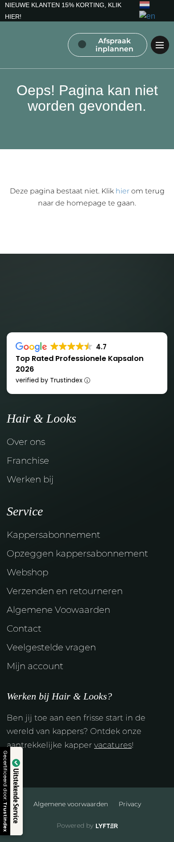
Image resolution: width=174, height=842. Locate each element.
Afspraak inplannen (114, 45)
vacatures (113, 745)
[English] (147, 16)
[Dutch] (145, 4)
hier (122, 191)
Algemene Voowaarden (58, 609)
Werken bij (30, 479)
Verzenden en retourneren (65, 591)
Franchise (28, 460)
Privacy (130, 804)
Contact (24, 628)
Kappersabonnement (53, 534)
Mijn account (35, 666)
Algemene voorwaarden (70, 804)
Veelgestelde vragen (51, 647)
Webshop (27, 572)
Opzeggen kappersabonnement (77, 553)
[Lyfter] (107, 826)
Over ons (26, 441)
